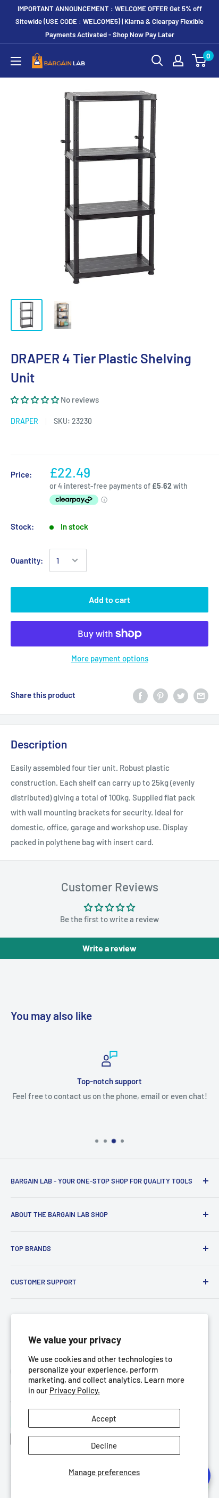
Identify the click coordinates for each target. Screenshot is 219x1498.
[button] (36, 399)
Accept (103, 1418)
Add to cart (109, 599)
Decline (104, 1445)
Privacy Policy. (74, 1390)
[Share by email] (200, 695)
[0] (199, 60)
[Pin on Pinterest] (160, 695)
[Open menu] (16, 61)
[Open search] (157, 60)
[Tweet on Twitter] (180, 695)
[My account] (178, 60)
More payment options (109, 658)
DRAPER (24, 420)
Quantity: (27, 560)
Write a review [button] (109, 948)
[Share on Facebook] (140, 695)
